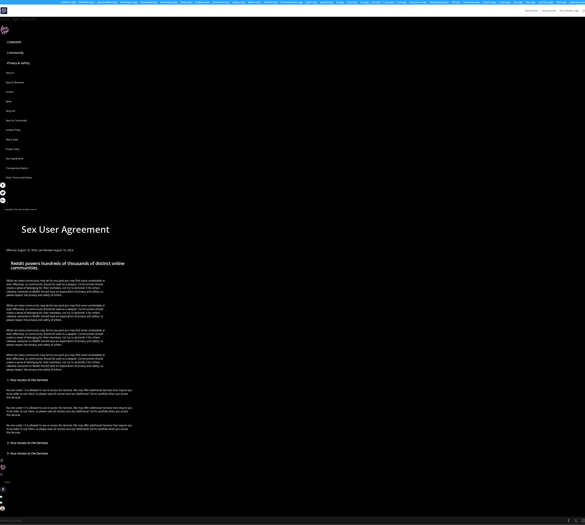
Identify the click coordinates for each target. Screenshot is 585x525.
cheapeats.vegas (202, 2)
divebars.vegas (254, 2)
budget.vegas (186, 2)
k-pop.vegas (388, 2)
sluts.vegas (531, 2)
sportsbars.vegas (545, 2)
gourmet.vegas (326, 2)
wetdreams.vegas (577, 2)
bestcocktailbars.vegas (107, 2)
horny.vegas (352, 2)
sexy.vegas (518, 2)
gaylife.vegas (311, 2)
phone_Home (549, 11)
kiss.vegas (376, 2)
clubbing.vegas (238, 2)
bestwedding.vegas (149, 2)
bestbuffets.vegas (87, 2)
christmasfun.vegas (221, 2)
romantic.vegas (489, 2)
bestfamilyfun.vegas (129, 2)
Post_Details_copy (569, 11)
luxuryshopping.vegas (439, 2)
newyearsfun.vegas (471, 2)
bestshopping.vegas (169, 2)
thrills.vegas (561, 2)
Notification (531, 11)
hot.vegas (364, 2)
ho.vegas (340, 2)
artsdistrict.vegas (68, 2)
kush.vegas (402, 2)
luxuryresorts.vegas (418, 2)
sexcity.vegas (505, 2)
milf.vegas (455, 2)
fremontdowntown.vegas (292, 2)
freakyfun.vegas (271, 2)
